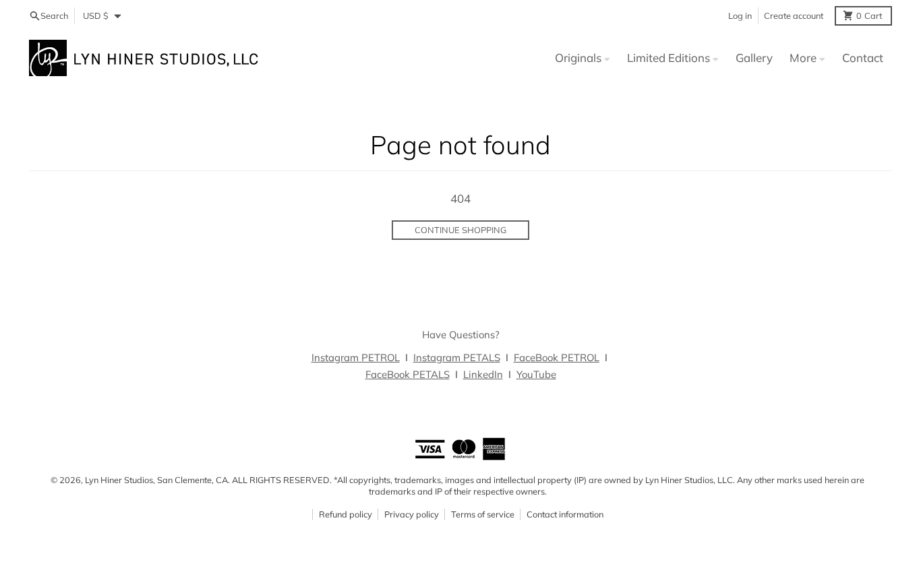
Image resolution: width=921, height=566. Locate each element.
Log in (740, 15)
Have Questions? (461, 334)
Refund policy (345, 514)
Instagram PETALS (456, 357)
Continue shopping (460, 229)
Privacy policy (411, 514)
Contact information (565, 514)
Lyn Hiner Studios (119, 479)
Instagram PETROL (355, 357)
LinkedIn (483, 374)
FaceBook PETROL (556, 357)
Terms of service (482, 514)
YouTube (536, 374)
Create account (793, 15)
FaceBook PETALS (407, 374)
